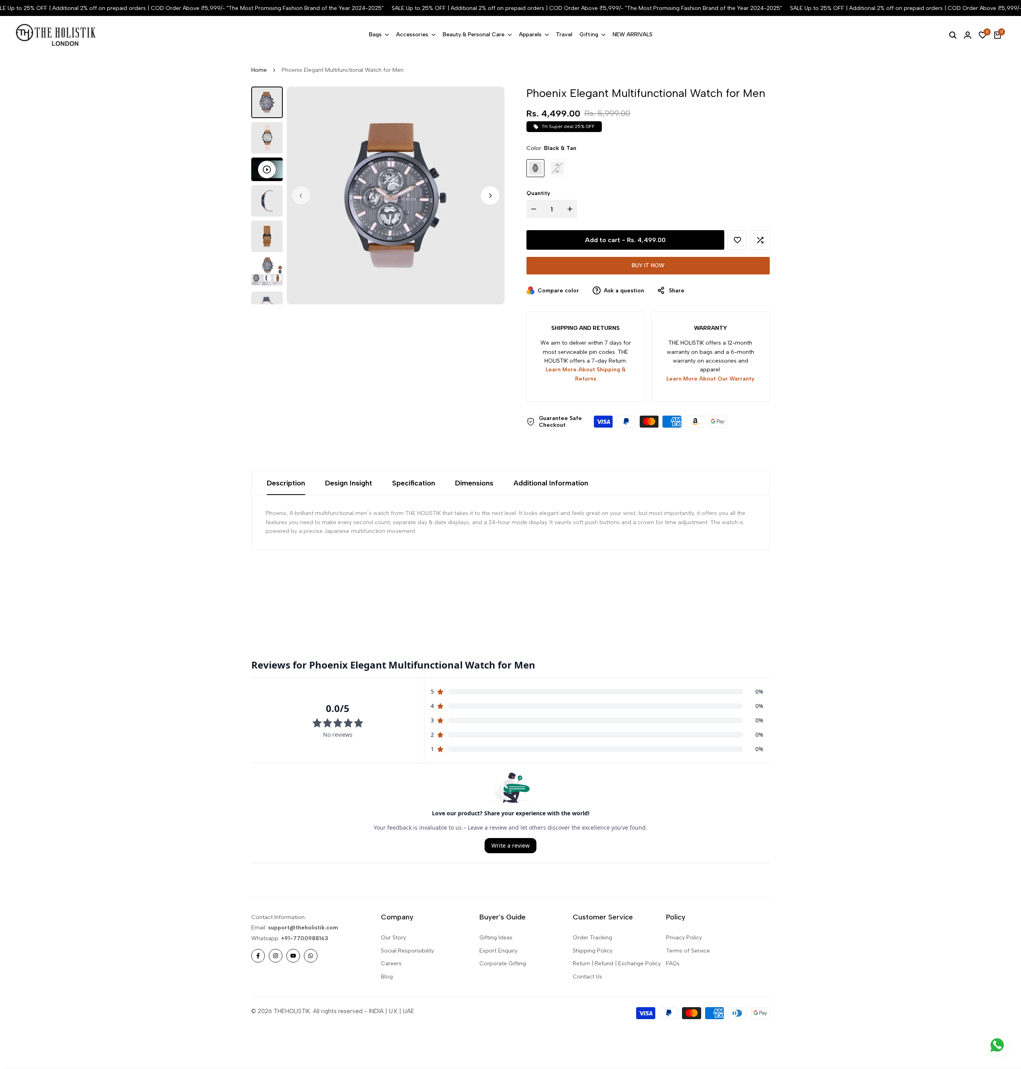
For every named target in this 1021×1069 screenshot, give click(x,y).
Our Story (393, 937)
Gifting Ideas (495, 937)
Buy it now (648, 265)
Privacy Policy (684, 937)
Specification (413, 483)
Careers (391, 963)
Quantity (538, 193)
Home (259, 70)
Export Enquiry (498, 950)
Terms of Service (688, 950)
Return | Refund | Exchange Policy (617, 963)
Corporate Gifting (502, 963)
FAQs (673, 963)
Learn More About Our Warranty (710, 378)
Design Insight (348, 483)
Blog (387, 976)
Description (286, 483)
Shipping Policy (593, 950)
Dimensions (474, 483)
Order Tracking (592, 937)
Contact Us (587, 976)
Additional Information (550, 483)
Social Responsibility (407, 950)
